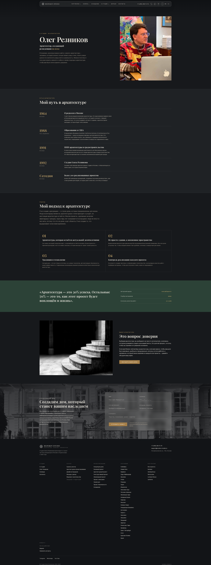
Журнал (113, 3)
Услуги (85, 3)
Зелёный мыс (151, 472)
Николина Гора (125, 489)
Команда (42, 472)
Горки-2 (123, 512)
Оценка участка (71, 466)
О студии (104, 3)
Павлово (123, 500)
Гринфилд (123, 528)
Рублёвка (123, 466)
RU (165, 3)
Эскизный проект (99, 469)
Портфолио (75, 3)
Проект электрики (99, 479)
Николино (123, 515)
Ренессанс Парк (125, 525)
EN (168, 3)
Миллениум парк (125, 494)
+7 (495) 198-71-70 (143, 4)
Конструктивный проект (101, 474)
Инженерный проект (100, 477)
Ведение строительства (74, 477)
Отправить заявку (118, 424)
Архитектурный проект (100, 472)
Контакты (121, 3)
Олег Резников (44, 469)
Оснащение (95, 3)
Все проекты (151, 466)
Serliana (150, 469)
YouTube (57, 558)
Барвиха (123, 472)
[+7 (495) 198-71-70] (151, 4)
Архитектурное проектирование (76, 469)
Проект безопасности (100, 484)
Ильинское (124, 487)
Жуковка (123, 477)
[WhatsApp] (154, 4)
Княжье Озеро (125, 505)
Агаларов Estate (125, 497)
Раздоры (123, 482)
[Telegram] (158, 4)
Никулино (123, 517)
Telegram (42, 558)
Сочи (122, 533)
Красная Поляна (125, 535)
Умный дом (97, 482)
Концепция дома (98, 466)
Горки (122, 484)
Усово (122, 479)
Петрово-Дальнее (126, 492)
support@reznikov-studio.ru (159, 448)
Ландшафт (124, 520)
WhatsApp (50, 558)
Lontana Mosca (152, 477)
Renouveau (151, 474)
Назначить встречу (45, 551)
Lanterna (150, 479)
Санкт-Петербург (126, 530)
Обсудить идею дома (129, 362)
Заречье (123, 522)
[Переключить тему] (162, 4)
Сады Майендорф (126, 474)
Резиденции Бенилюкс (127, 507)
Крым (122, 538)
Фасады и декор (71, 474)
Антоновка (124, 510)
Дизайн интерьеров (72, 472)
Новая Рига (124, 469)
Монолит (123, 502)
